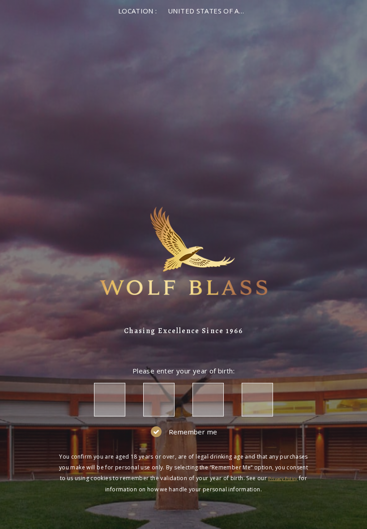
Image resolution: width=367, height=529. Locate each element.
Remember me (193, 431)
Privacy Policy (282, 478)
